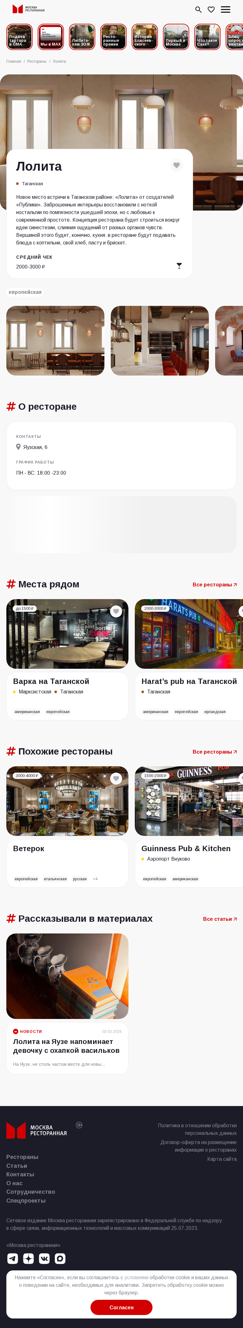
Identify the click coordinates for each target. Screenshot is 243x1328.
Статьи (16, 1166)
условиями (136, 1277)
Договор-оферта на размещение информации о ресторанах (198, 1146)
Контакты (20, 1174)
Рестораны (22, 1157)
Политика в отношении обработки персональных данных (197, 1129)
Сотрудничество (30, 1192)
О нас (14, 1183)
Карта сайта (222, 1159)
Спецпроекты (26, 1201)
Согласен (121, 1307)
